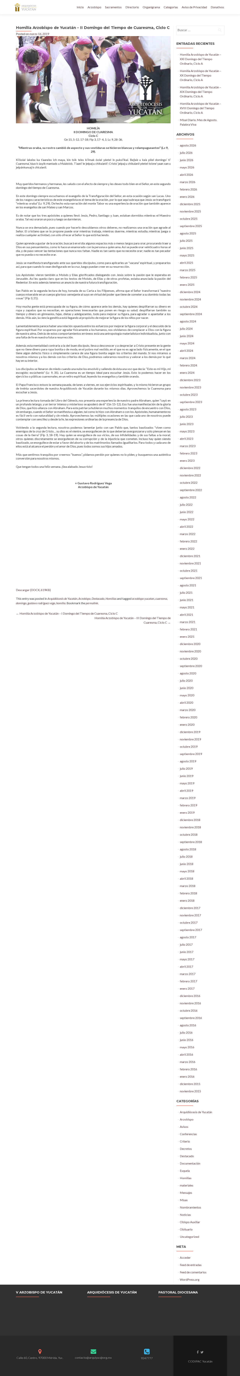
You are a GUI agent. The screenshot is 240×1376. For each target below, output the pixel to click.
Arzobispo (94, 7)
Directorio (132, 7)
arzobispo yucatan (143, 598)
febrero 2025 (188, 277)
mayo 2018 (187, 871)
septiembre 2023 (191, 402)
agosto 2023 (188, 409)
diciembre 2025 (190, 204)
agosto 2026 (188, 145)
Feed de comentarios (193, 1272)
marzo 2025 (187, 270)
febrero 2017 (188, 981)
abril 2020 (186, 702)
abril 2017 (186, 966)
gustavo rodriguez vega (41, 603)
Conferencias (188, 1134)
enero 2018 (187, 900)
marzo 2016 (187, 1062)
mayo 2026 (187, 167)
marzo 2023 (187, 446)
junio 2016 (186, 1040)
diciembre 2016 (190, 996)
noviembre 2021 (190, 563)
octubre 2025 (188, 218)
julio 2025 (186, 240)
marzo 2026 (187, 182)
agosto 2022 (188, 497)
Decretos (186, 1148)
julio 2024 (186, 328)
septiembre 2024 (191, 314)
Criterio (185, 1141)
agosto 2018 (188, 849)
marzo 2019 (187, 798)
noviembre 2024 (190, 299)
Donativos (217, 7)
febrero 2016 (188, 1069)
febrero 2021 (188, 629)
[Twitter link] (202, 1352)
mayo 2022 (187, 519)
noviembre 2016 (190, 1003)
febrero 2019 (188, 805)
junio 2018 (186, 864)
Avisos (184, 1126)
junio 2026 (186, 160)
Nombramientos (190, 1207)
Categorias (171, 7)
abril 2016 (186, 1054)
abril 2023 (186, 438)
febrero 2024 (188, 365)
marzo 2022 (187, 534)
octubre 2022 (188, 482)
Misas (184, 1200)
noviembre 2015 (190, 1091)
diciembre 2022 (190, 468)
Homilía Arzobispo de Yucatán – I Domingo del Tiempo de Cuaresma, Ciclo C (67, 613)
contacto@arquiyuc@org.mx (93, 1357)
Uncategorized (189, 1236)
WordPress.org (190, 1279)
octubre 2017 (188, 922)
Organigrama (151, 7)
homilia (60, 603)
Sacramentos (113, 7)
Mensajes (186, 1192)
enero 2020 (187, 724)
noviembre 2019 (190, 739)
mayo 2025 (187, 255)
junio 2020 (186, 688)
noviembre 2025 (190, 211)
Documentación (190, 1163)
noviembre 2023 (190, 387)
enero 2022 (187, 548)
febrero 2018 (188, 893)
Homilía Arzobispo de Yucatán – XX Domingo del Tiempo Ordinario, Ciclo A (200, 75)
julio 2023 (186, 416)
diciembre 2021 (190, 556)
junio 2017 (186, 952)
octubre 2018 (188, 834)
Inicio (80, 7)
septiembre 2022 (191, 490)
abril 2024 (186, 350)
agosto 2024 (188, 321)
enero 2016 (187, 1076)
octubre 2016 (188, 1010)
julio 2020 (186, 680)
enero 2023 (187, 460)
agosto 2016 (188, 1025)
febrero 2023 (188, 453)
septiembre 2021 (191, 578)
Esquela (185, 1170)
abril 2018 (186, 878)
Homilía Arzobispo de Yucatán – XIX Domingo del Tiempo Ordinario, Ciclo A (200, 91)
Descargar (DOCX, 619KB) (33, 590)
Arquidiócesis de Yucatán (62, 598)
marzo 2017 (187, 974)
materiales (186, 1185)
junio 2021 (186, 600)
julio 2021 (186, 592)
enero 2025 (187, 284)
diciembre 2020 (190, 644)
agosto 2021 (188, 585)
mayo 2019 (187, 783)
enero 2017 (187, 988)
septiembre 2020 (191, 666)
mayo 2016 (187, 1047)
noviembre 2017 (190, 915)
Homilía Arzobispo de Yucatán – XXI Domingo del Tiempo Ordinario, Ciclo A (200, 59)
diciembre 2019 (190, 732)
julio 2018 (186, 856)
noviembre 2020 (190, 651)
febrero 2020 (188, 717)
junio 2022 (186, 512)
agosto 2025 (188, 233)
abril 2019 (186, 790)
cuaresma (161, 598)
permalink (92, 603)
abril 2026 (186, 174)
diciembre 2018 (190, 820)
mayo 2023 (187, 431)
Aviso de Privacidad (194, 7)
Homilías (111, 598)
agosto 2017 (188, 937)
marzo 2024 (187, 358)
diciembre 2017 (190, 908)
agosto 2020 (188, 673)
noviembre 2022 (190, 475)
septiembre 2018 (191, 842)
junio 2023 (186, 424)
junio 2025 (186, 248)
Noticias (185, 1214)
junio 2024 (186, 336)
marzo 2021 (187, 622)
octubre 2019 (188, 746)
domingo (21, 603)
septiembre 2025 (191, 226)
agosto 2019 (188, 761)
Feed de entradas (191, 1265)
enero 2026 (187, 196)
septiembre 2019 (191, 754)
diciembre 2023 (190, 380)
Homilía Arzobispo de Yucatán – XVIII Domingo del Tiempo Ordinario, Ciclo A (200, 108)
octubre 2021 (188, 570)
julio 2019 (186, 768)
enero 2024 (187, 372)
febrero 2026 (188, 189)
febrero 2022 (188, 541)
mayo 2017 (187, 959)
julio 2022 (186, 504)
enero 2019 (187, 812)
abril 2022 (186, 526)
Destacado (98, 598)
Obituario (186, 1229)
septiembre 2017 (191, 930)
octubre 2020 (188, 658)
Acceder (185, 1257)
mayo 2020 (187, 695)
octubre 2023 (188, 394)
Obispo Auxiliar (190, 1222)
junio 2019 (186, 776)
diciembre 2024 (190, 292)
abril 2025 (186, 262)
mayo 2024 (187, 343)
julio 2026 (186, 152)
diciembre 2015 (190, 1084)
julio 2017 (186, 944)
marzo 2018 (187, 886)
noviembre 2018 (190, 827)
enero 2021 (187, 636)
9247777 (147, 1358)
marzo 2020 (187, 710)
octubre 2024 (188, 306)
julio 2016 (186, 1032)
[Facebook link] (198, 1352)
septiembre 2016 (191, 1018)
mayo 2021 (187, 607)
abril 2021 (186, 614)
